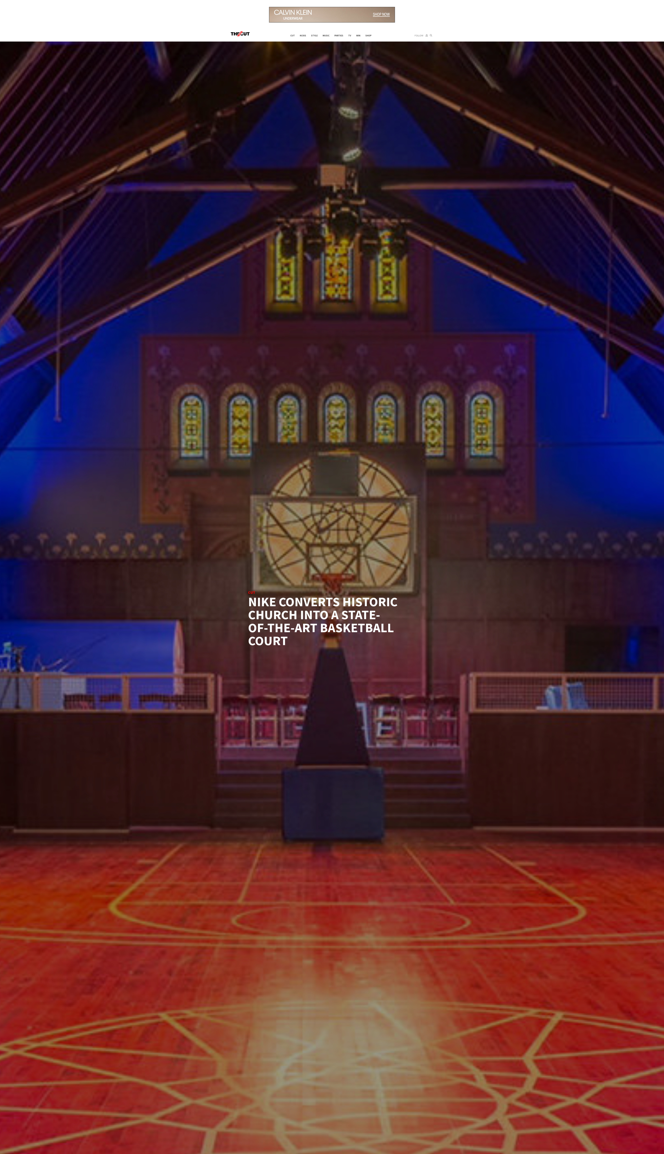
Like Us (364, 563)
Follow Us (364, 571)
